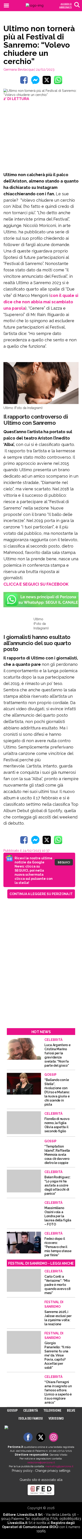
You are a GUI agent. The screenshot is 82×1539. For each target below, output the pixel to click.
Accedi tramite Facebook (43, 802)
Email (19, 758)
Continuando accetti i (40, 769)
